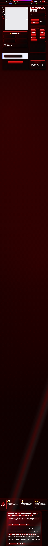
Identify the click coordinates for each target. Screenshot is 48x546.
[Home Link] (8, 1)
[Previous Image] (6, 19)
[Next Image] (27, 19)
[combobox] (22, 1)
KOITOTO (15, 62)
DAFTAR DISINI (35, 20)
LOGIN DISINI (35, 22)
